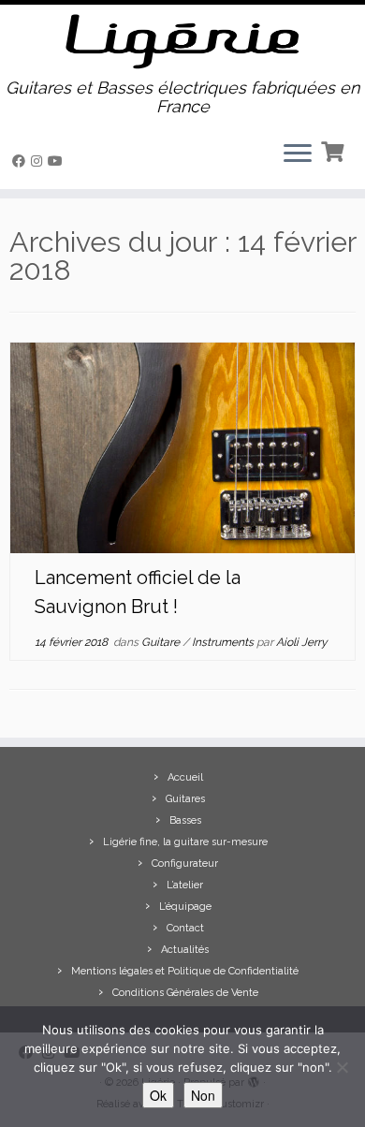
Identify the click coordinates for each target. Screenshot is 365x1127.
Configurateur (185, 863)
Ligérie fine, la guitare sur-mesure (185, 842)
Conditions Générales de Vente (185, 993)
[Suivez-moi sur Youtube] (58, 161)
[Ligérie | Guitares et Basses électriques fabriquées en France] (182, 41)
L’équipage (185, 906)
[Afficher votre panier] (334, 150)
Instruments (224, 642)
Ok (158, 1095)
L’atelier (185, 885)
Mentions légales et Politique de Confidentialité (185, 971)
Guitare (161, 642)
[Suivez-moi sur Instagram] (39, 161)
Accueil (185, 777)
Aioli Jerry (302, 642)
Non (203, 1095)
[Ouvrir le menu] (298, 155)
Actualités (185, 950)
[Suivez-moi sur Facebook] (21, 161)
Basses (185, 820)
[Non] (341, 1067)
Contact (185, 928)
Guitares (185, 799)
